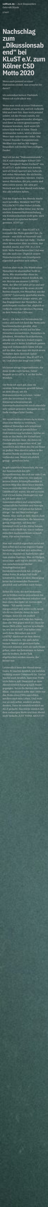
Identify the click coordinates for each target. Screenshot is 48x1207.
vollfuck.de (9, 3)
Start (6, 12)
